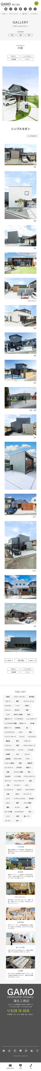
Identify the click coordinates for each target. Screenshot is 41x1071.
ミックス (20, 750)
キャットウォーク (19, 781)
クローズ (7, 701)
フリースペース (8, 767)
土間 (30, 781)
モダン (21, 732)
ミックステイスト (9, 732)
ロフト (27, 785)
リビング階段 (27, 803)
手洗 (29, 812)
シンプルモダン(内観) (10, 723)
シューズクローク (31, 719)
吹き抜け (31, 798)
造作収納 (31, 697)
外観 (12, 35)
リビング (27, 754)
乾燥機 (8, 754)
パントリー (8, 710)
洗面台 (8, 697)
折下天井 (19, 767)
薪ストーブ (8, 728)
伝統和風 (13, 59)
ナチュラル (8, 706)
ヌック (8, 798)
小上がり (19, 790)
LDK (17, 754)
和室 (20, 763)
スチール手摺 (8, 812)
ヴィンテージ (27, 794)
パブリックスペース (29, 776)
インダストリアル (9, 750)
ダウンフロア (18, 759)
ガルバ (34, 516)
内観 (20, 35)
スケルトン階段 (18, 772)
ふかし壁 (30, 750)
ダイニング (8, 781)
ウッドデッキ (32, 737)
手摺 (8, 785)
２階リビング (8, 719)
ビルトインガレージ (32, 300)
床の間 (32, 723)
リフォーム (8, 745)
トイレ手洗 (17, 776)
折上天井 (7, 776)
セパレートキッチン (19, 697)
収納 (30, 732)
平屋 (31, 410)
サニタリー (17, 785)
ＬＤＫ (8, 714)
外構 (29, 35)
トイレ (8, 816)
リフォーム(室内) (9, 763)
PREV (9, 660)
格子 (17, 821)
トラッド (27, 59)
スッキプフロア (19, 812)
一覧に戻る (20, 660)
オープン (7, 821)
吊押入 (27, 706)
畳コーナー (27, 816)
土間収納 (7, 759)
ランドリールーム (29, 701)
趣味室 (8, 741)
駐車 (17, 741)
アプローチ (27, 741)
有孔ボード (23, 723)
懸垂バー (28, 767)
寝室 (8, 772)
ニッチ (17, 706)
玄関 (17, 745)
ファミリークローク (10, 737)
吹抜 (29, 772)
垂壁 (17, 701)
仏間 (28, 714)
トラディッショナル (19, 798)
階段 (17, 803)
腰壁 (8, 807)
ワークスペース (8, 790)
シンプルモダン (27, 56)
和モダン (13, 56)
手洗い (17, 794)
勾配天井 (29, 763)
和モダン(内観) (18, 714)
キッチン (17, 807)
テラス (28, 759)
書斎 (27, 807)
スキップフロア (29, 790)
